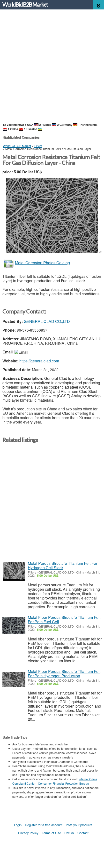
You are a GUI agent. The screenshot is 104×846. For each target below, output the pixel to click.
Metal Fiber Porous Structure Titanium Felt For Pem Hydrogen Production (64, 673)
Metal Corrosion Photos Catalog (42, 262)
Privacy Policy (28, 832)
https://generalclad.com (39, 361)
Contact (83, 832)
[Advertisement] (52, 66)
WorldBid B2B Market (25, 4)
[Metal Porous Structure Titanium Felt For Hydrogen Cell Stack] (13, 571)
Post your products (79, 824)
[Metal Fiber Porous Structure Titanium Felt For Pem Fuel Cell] (13, 625)
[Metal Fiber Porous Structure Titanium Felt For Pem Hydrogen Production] (13, 679)
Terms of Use (51, 832)
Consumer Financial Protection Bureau (63, 783)
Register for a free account (43, 824)
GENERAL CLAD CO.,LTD (47, 321)
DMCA (69, 832)
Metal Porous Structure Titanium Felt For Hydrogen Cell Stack (62, 565)
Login (18, 824)
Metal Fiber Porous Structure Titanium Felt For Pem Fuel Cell (64, 619)
